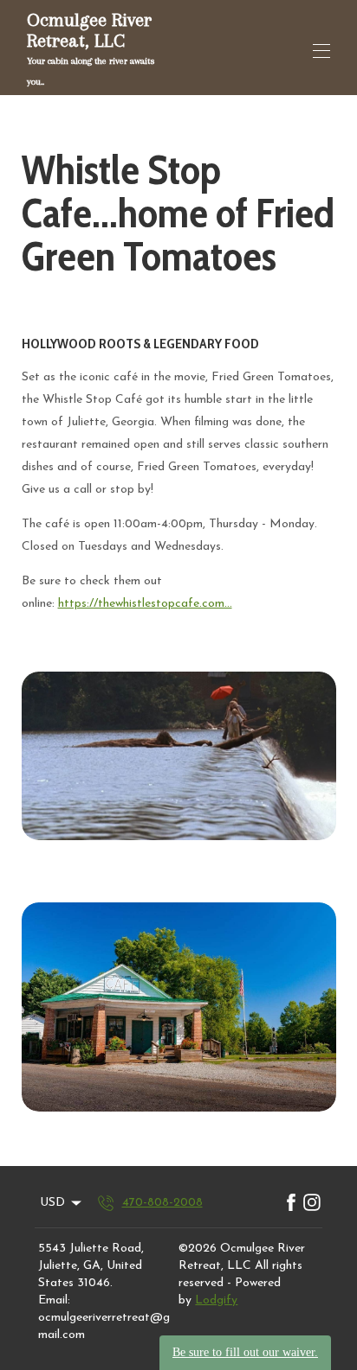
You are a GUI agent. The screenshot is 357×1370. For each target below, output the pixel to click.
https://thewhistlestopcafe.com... (145, 603)
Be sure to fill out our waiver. (245, 1352)
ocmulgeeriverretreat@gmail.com (104, 1326)
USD (52, 1202)
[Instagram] (312, 1203)
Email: (54, 1300)
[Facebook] (291, 1203)
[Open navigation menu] (321, 51)
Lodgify (216, 1300)
